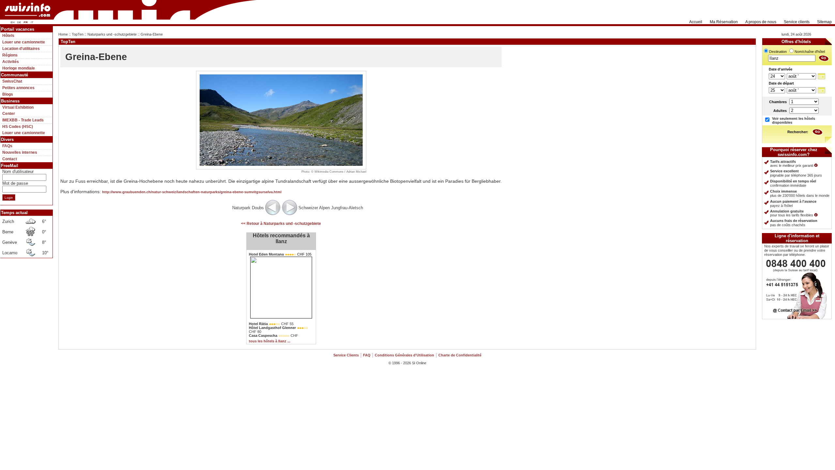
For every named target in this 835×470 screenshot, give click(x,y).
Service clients (797, 22)
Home (63, 34)
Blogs (7, 94)
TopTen (78, 34)
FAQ (367, 355)
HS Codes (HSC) (17, 126)
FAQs (7, 146)
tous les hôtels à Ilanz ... (269, 341)
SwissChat (12, 81)
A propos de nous (760, 22)
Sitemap (824, 22)
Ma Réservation (724, 22)
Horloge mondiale (18, 68)
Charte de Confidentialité (459, 355)
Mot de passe (15, 183)
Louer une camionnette (23, 42)
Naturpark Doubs (248, 207)
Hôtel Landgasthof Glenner (272, 328)
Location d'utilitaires (21, 48)
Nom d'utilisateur (18, 171)
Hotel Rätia (258, 324)
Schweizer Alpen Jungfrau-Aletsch (330, 207)
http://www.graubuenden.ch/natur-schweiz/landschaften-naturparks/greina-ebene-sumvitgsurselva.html (191, 192)
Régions (10, 55)
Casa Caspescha (263, 335)
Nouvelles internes (19, 152)
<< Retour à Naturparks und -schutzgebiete (281, 223)
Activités (10, 61)
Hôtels (8, 35)
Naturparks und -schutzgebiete (112, 34)
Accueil (695, 22)
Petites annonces (18, 88)
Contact (9, 159)
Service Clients (346, 355)
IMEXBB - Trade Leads (23, 120)
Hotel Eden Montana (266, 254)
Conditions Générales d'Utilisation (404, 355)
